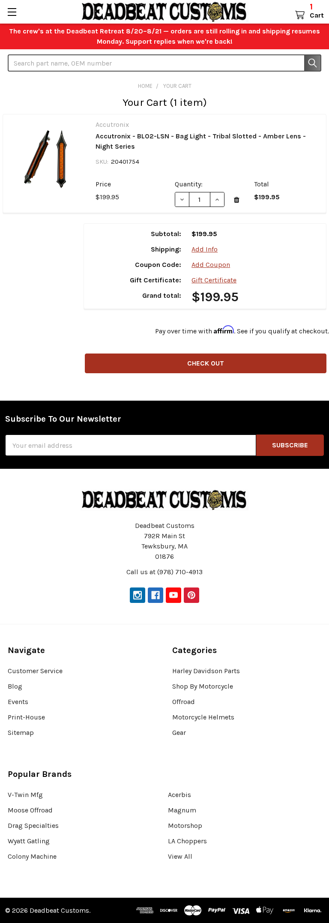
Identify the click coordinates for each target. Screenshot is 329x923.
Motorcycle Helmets (203, 717)
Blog (15, 686)
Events (18, 702)
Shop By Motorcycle (202, 686)
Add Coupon (210, 265)
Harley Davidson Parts (206, 671)
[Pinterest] (191, 595)
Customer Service (35, 671)
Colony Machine (32, 856)
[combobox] (164, 63)
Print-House (26, 717)
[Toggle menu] (12, 12)
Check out (205, 363)
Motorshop (185, 825)
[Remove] (237, 200)
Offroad (183, 702)
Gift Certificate (213, 280)
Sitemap (21, 732)
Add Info (204, 249)
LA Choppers (187, 841)
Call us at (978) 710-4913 (164, 572)
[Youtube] (173, 595)
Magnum (182, 810)
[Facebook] (155, 595)
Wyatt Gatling (29, 841)
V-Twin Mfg (25, 795)
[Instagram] (137, 595)
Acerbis (179, 795)
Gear (179, 732)
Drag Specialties (33, 825)
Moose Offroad (30, 810)
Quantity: (189, 184)
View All (180, 856)
